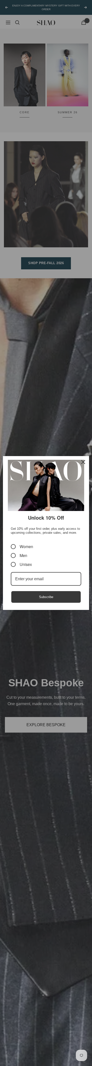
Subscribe (46, 597)
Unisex (26, 564)
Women (26, 546)
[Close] (83, 462)
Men (23, 555)
